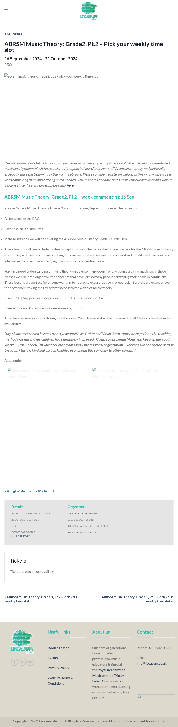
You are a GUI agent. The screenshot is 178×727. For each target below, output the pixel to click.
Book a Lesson (58, 648)
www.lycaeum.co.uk (82, 532)
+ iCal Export (44, 491)
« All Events (13, 34)
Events (53, 658)
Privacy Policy (58, 668)
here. (70, 185)
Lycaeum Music (78, 513)
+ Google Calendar (17, 491)
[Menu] (5, 10)
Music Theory (20, 536)
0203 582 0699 (159, 648)
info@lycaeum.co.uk (152, 663)
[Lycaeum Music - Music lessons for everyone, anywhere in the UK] (89, 11)
